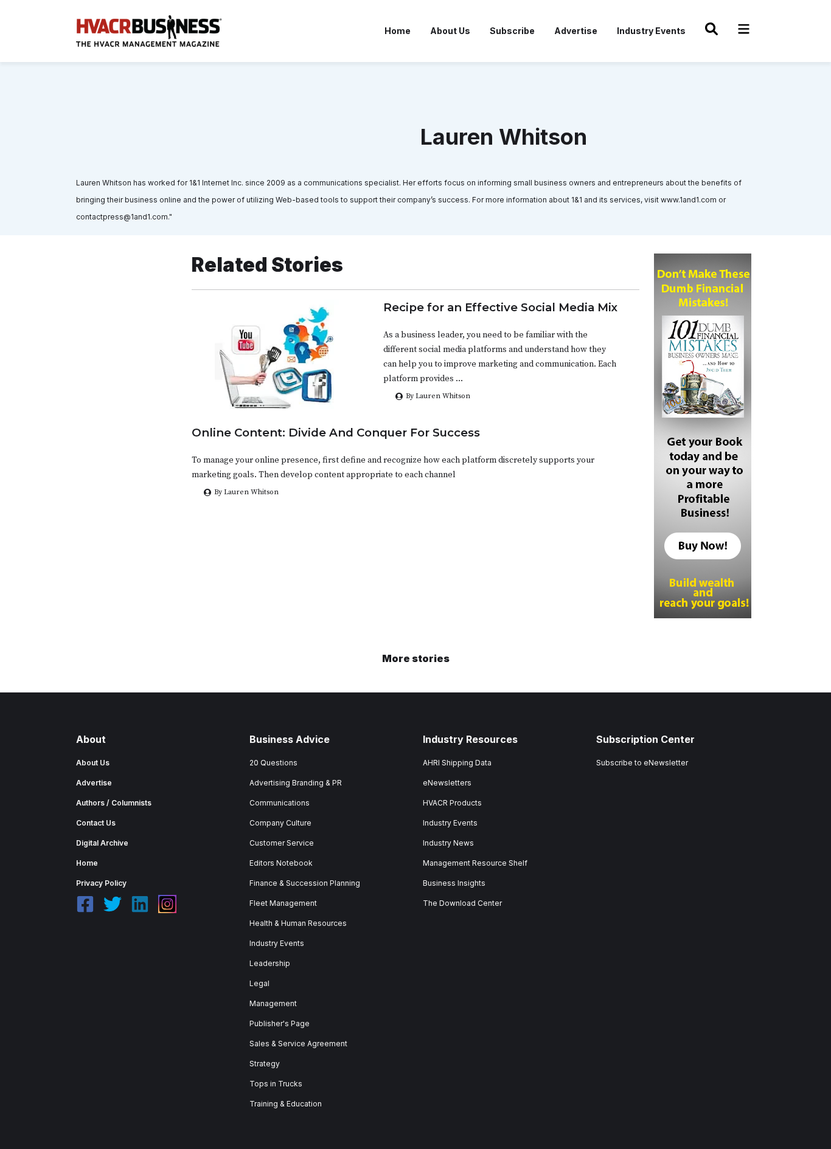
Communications (279, 802)
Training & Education (285, 1103)
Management (273, 1003)
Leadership (269, 963)
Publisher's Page (279, 1023)
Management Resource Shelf (475, 863)
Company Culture (280, 822)
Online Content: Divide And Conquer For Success (336, 433)
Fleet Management (283, 903)
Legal (259, 983)
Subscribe (512, 31)
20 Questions (273, 762)
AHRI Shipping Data (457, 762)
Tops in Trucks (275, 1083)
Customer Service (281, 842)
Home (397, 31)
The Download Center (462, 903)
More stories (416, 658)
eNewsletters (447, 782)
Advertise (575, 31)
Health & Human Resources (298, 923)
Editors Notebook (281, 863)
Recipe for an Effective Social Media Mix (500, 307)
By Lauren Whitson (438, 396)
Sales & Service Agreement (298, 1043)
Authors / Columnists (113, 802)
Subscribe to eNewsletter (642, 762)
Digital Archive (102, 842)
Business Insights (454, 883)
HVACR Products (452, 802)
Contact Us (96, 822)
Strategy (264, 1063)
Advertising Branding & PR (295, 782)
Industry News (448, 842)
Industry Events (651, 31)
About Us (450, 31)
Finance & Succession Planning (304, 883)
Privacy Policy (101, 883)
